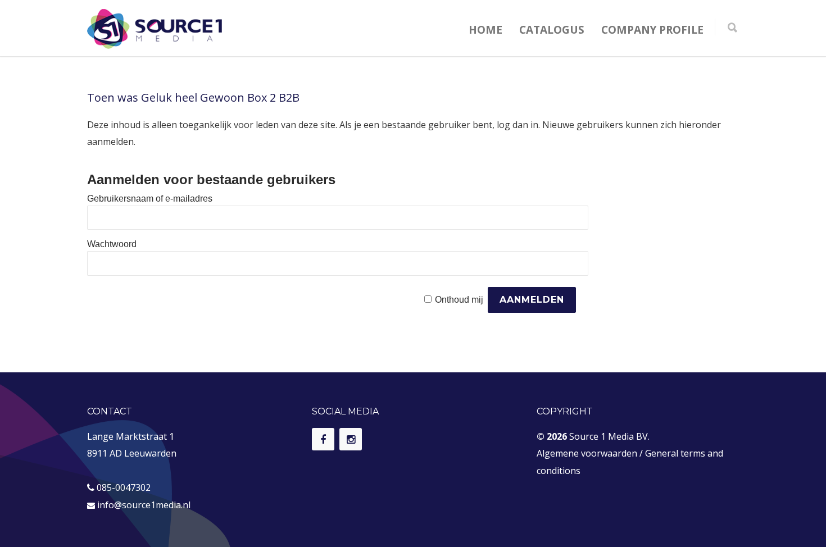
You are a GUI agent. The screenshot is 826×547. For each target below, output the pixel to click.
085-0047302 (124, 487)
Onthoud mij (459, 299)
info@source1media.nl (143, 505)
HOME (485, 29)
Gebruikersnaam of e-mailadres (149, 198)
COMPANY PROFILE (652, 29)
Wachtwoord (112, 244)
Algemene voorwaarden (587, 453)
